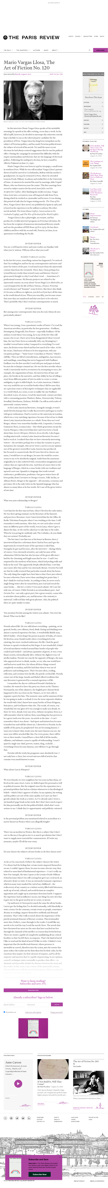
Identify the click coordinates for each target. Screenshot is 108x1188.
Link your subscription (33, 1012)
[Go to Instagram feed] (5, 1118)
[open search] (89, 50)
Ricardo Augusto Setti (23, 74)
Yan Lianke (77, 1066)
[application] (18, 1094)
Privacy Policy (79, 1181)
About (54, 50)
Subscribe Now (39, 1174)
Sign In (102, 36)
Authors (36, 50)
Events (71, 36)
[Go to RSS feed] (29, 1118)
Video (90, 1119)
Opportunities (93, 1117)
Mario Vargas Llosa (24, 62)
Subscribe (100, 50)
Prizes (73, 1119)
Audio (46, 50)
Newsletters (87, 36)
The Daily (7, 50)
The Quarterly (22, 50)
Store (96, 36)
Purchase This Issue (93, 97)
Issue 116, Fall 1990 (56, 74)
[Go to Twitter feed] (17, 1118)
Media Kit (57, 1119)
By (74, 1064)
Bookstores (75, 1121)
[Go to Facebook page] (11, 1118)
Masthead (74, 1117)
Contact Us (41, 1121)
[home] (31, 38)
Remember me (11, 1012)
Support (40, 1119)
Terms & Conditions (97, 1181)
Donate (77, 36)
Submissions (58, 1121)
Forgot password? (57, 1012)
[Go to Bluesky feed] (23, 1118)
